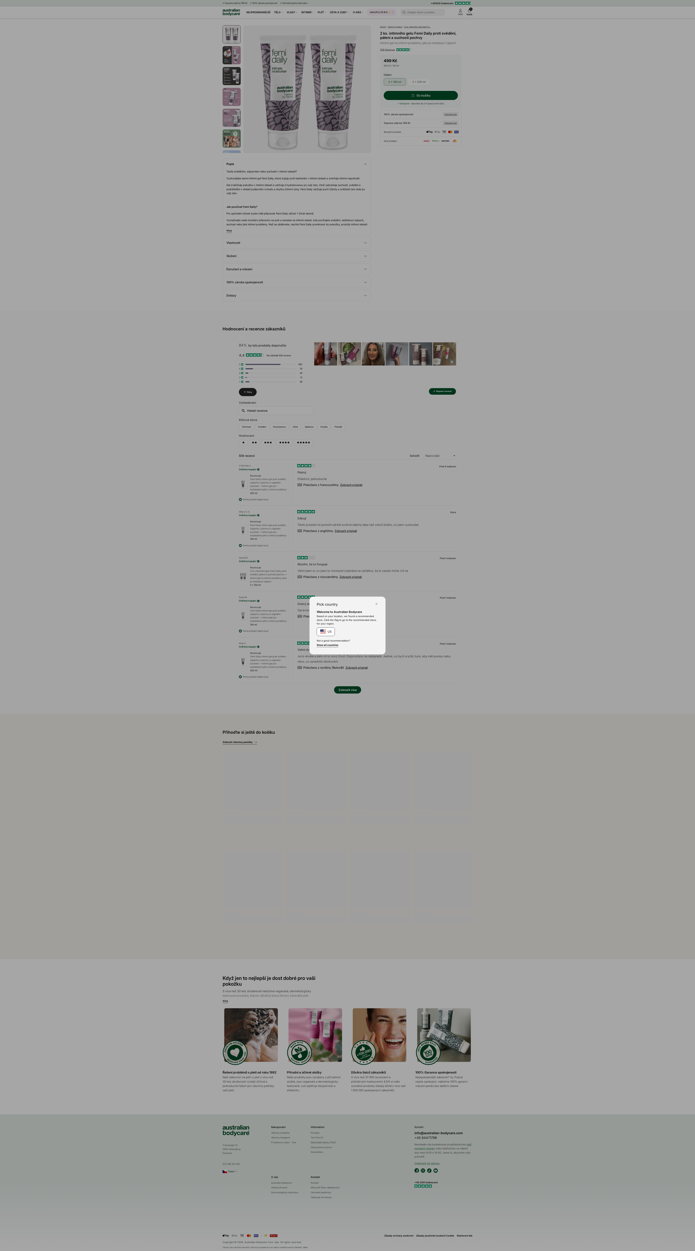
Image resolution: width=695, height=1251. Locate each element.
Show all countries (327, 645)
